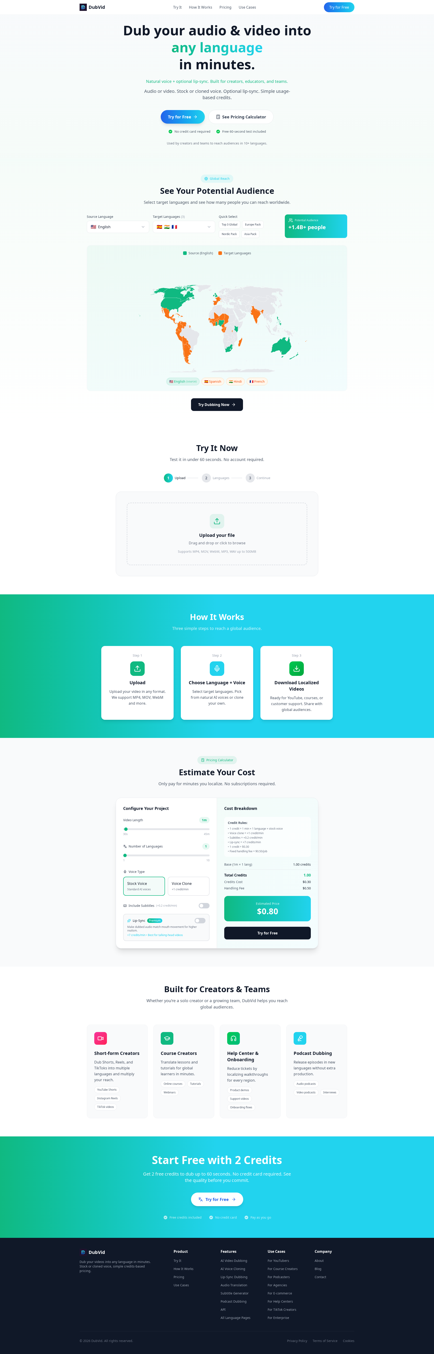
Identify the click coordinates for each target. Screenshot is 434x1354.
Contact (320, 1277)
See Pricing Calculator (244, 117)
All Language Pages (235, 1318)
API (223, 1309)
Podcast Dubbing (234, 1301)
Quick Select (228, 216)
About (319, 1260)
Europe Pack (253, 224)
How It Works (200, 7)
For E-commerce (280, 1293)
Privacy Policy (297, 1341)
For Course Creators (283, 1269)
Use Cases (247, 7)
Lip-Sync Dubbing (234, 1277)
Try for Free (339, 7)
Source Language (100, 216)
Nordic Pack (229, 234)
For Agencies (277, 1285)
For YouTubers (278, 1260)
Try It (177, 7)
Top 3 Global (229, 224)
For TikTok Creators (282, 1309)
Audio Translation (234, 1285)
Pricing (225, 7)
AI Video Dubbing (234, 1260)
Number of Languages (146, 846)
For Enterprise (278, 1318)
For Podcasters (279, 1277)
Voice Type (137, 871)
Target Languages (169, 216)
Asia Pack (250, 234)
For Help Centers (280, 1301)
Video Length (133, 820)
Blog (318, 1269)
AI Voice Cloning (233, 1269)
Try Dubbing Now (213, 404)
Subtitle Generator (235, 1293)
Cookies (348, 1341)
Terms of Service (325, 1341)
